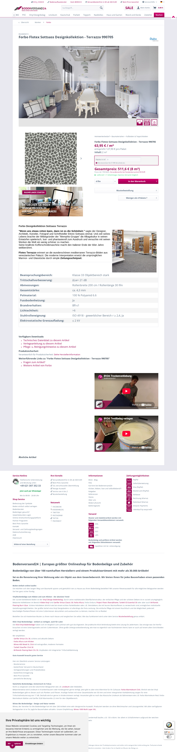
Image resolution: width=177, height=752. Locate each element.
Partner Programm (20, 521)
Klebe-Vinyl (44, 602)
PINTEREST (56, 521)
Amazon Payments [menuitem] (140, 506)
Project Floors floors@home (107, 602)
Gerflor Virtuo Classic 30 (63, 602)
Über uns (92, 500)
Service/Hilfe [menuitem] (149, 2)
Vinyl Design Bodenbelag (53, 599)
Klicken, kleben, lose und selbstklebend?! (104, 488)
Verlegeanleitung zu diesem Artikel (42, 343)
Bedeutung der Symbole (22, 503)
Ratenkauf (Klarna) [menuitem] (140, 502)
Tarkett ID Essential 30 (128, 602)
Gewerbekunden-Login (22, 515)
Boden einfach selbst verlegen (25, 506)
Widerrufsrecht (94, 503)
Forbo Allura (79, 602)
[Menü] (173, 722)
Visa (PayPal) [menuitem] (138, 487)
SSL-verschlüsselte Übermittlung (65, 485)
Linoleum (66, 687)
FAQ (90, 483)
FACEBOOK (57, 507)
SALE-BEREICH (76, 2)
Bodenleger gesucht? (21, 512)
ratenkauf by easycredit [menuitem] (142, 509)
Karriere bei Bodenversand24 (100, 485)
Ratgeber (92, 491)
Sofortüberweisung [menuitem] (140, 483)
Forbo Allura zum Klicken (24, 641)
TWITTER (56, 512)
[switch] (169, 736)
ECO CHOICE (38, 2)
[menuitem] (37, 1)
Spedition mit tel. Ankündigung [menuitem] (107, 546)
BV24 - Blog (93, 480)
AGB (14, 535)
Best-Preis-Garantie (60, 483)
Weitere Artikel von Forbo (37, 365)
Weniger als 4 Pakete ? (136, 198)
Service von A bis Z (60, 491)
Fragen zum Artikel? (34, 362)
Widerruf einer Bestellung (24, 544)
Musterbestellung (124, 190)
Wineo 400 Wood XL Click (24, 644)
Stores (91, 497)
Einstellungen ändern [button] (34, 743)
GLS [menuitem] (96, 531)
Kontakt (16, 526)
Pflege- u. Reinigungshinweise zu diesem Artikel (49, 346)
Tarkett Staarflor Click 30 (23, 647)
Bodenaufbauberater (58, 2)
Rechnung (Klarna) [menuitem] (140, 498)
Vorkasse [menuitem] (136, 494)
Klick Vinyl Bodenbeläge (25, 624)
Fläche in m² (101, 159)
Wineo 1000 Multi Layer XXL (85, 709)
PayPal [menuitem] (135, 479)
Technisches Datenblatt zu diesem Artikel (46, 340)
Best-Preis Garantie (20, 523)
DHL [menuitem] (96, 524)
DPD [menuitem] (96, 527)
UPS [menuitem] (96, 535)
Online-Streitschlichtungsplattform (27, 518)
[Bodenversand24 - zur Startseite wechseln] (30, 8)
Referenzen (93, 494)
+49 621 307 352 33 (30, 485)
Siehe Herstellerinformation (67, 354)
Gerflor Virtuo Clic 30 (22, 638)
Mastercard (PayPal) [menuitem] (141, 491)
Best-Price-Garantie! (131, 2)
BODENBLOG (58, 509)
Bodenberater (18, 509)
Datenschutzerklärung (22, 532)
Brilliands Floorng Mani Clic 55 (26, 650)
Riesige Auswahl (59, 488)
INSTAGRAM (57, 515)
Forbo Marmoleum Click (130, 689)
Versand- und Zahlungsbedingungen (27, 529)
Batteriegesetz (94, 506)
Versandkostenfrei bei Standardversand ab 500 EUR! (127, 172)
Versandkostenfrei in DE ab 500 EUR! (102, 2)
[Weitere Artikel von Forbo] (154, 39)
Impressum (17, 538)
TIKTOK (55, 518)
